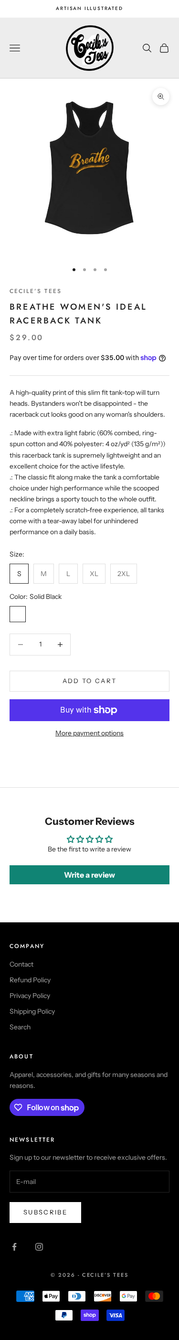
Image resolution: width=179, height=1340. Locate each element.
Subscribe (45, 1212)
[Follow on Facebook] (14, 1247)
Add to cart (90, 681)
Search (20, 1027)
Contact (21, 964)
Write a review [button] (89, 875)
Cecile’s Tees (36, 291)
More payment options (89, 733)
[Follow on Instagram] (39, 1247)
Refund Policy (30, 980)
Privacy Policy (30, 995)
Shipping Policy (32, 1011)
